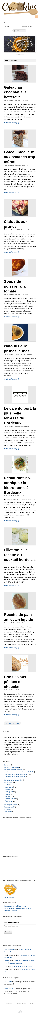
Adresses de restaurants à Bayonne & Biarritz (19, 772)
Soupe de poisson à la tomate (15, 286)
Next (31, 44)
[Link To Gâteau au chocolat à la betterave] (20, 74)
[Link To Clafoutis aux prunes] (20, 208)
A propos (24, 23)
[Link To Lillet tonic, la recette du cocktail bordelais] (20, 536)
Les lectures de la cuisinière (13, 780)
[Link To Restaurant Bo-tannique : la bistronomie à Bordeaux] (20, 464)
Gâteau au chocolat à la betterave (15, 92)
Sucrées (7, 796)
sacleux (6, 961)
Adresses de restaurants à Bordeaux (16, 774)
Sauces (7, 794)
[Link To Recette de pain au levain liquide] (20, 601)
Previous (8, 44)
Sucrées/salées (10, 799)
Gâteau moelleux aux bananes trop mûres (19, 157)
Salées (7, 789)
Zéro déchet (8, 811)
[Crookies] (20, 8)
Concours (7, 765)
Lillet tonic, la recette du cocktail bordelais (20, 555)
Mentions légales (27, 26)
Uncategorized (9, 807)
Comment (25, 165)
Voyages (7, 809)
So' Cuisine (8, 981)
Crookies (8, 100)
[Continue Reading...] (11, 122)
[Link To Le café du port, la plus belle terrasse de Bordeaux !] (20, 395)
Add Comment (25, 100)
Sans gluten (9, 792)
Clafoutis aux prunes (11, 911)
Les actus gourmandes (11, 767)
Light (7, 785)
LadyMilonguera (9, 949)
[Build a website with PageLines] (20, 1012)
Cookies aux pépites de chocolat (15, 682)
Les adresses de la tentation (13, 770)
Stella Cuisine (9, 988)
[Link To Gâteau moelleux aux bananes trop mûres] (20, 138)
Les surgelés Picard (10, 804)
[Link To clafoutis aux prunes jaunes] (20, 332)
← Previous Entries (12, 723)
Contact (6, 26)
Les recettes (8, 782)
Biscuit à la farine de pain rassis (21, 966)
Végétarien (8, 801)
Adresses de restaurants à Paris (15, 777)
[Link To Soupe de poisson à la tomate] (20, 268)
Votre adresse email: (11, 922)
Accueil (6, 23)
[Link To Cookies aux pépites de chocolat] (20, 663)
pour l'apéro (9, 787)
